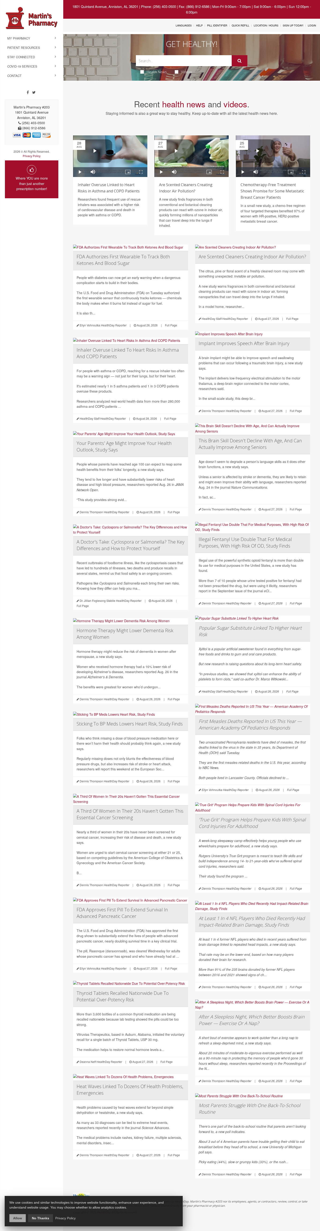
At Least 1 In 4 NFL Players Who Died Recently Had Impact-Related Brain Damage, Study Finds (252, 921)
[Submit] (239, 60)
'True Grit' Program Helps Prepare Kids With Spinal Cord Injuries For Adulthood (252, 822)
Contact (14, 75)
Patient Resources (23, 47)
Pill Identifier (217, 25)
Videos (186, 71)
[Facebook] (28, 92)
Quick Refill (240, 25)
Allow (17, 1218)
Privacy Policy (32, 156)
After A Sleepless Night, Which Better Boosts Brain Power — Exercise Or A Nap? (252, 1020)
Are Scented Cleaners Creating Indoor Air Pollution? (252, 256)
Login (312, 25)
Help (199, 25)
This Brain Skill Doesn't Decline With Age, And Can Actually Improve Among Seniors (250, 443)
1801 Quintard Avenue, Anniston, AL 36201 (105, 6)
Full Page (171, 325)
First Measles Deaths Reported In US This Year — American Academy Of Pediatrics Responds (250, 724)
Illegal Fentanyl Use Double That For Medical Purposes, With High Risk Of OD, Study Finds (245, 542)
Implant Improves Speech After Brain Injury (244, 343)
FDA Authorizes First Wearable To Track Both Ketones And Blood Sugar (123, 259)
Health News (157, 71)
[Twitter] (34, 92)
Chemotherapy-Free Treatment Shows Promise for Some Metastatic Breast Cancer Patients (272, 191)
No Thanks (40, 1218)
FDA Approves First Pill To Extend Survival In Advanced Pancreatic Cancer (122, 912)
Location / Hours (266, 25)
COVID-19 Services (22, 66)
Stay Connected (21, 57)
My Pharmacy (18, 38)
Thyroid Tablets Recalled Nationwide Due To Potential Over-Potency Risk (123, 996)
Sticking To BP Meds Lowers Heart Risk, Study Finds (130, 724)
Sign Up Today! (293, 25)
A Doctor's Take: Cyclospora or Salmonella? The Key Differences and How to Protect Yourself (130, 545)
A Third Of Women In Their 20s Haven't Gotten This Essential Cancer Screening (130, 814)
